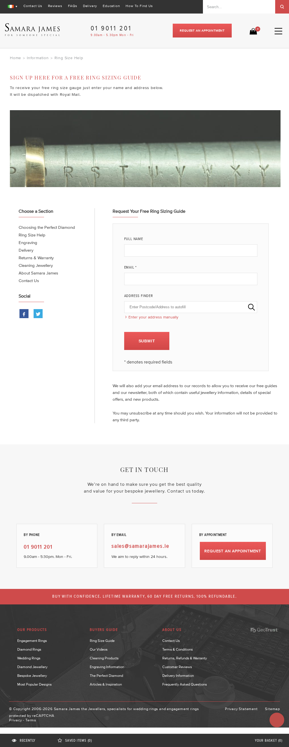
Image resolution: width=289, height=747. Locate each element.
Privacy (15, 720)
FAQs (72, 6)
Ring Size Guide (102, 641)
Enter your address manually (153, 317)
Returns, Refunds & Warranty (184, 658)
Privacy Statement (241, 709)
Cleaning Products (104, 658)
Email (130, 267)
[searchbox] (190, 307)
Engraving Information (107, 667)
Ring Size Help (32, 234)
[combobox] (239, 7)
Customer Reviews (177, 667)
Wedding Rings (28, 658)
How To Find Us (139, 6)
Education (111, 6)
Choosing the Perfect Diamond (47, 227)
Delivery (90, 6)
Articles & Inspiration (106, 684)
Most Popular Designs (34, 684)
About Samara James (38, 273)
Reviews (55, 6)
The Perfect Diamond (106, 675)
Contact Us (32, 6)
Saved (78, 740)
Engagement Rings (32, 641)
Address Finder (138, 296)
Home (15, 58)
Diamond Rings (29, 649)
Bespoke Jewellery (32, 675)
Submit (147, 341)
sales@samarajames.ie (140, 546)
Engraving (28, 242)
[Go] (282, 7)
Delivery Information (178, 675)
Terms (30, 720)
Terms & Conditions (177, 649)
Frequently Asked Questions (184, 684)
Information (38, 58)
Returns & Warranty (36, 257)
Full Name (133, 239)
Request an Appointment (202, 30)
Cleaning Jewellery (36, 265)
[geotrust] (264, 630)
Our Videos (99, 649)
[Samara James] (32, 30)
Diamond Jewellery (32, 667)
